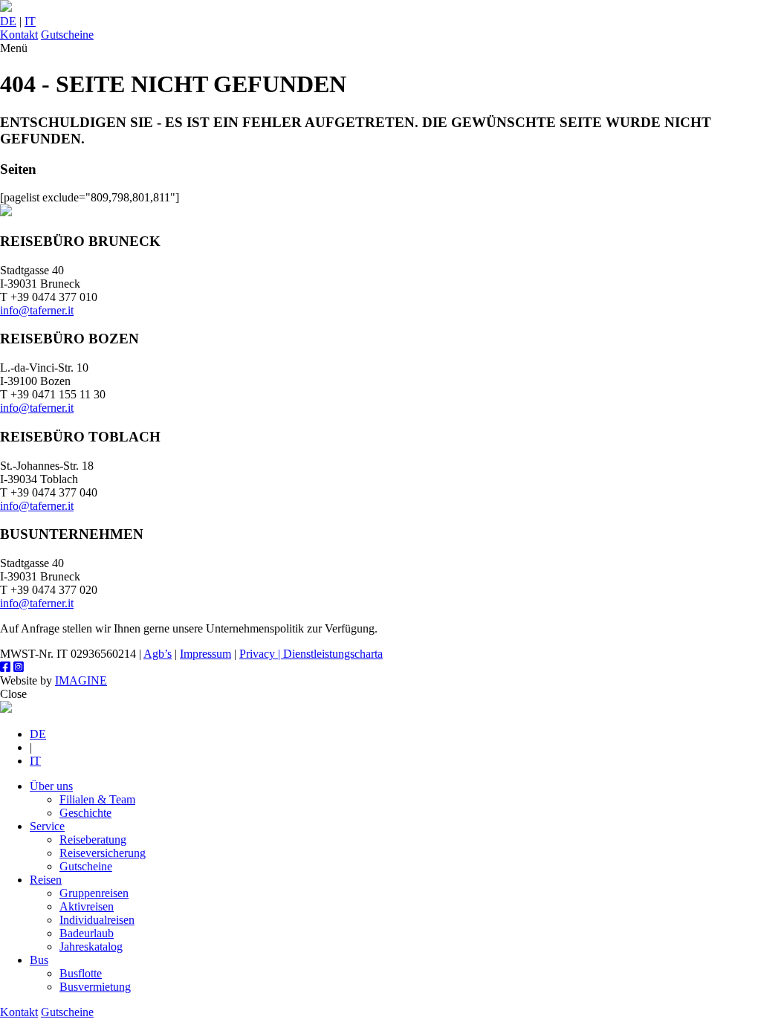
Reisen (46, 879)
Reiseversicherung (102, 853)
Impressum (205, 653)
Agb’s (157, 653)
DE (8, 21)
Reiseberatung (92, 839)
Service (47, 826)
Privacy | (261, 653)
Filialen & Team (97, 799)
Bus (39, 960)
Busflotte (80, 973)
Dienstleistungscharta (333, 653)
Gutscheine (67, 34)
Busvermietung (95, 986)
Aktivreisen (86, 906)
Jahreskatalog (91, 946)
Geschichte (85, 812)
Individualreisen (97, 919)
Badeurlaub (86, 933)
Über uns (51, 786)
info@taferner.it (37, 310)
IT (30, 21)
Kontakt (19, 34)
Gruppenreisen (94, 893)
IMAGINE (81, 680)
